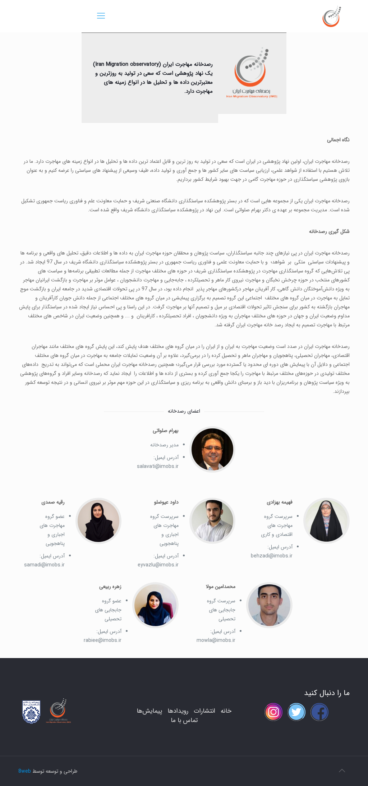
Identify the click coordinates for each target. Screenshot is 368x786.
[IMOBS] (331, 16)
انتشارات (204, 711)
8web (24, 771)
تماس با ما (184, 720)
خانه (226, 711)
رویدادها (177, 711)
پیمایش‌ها (149, 711)
